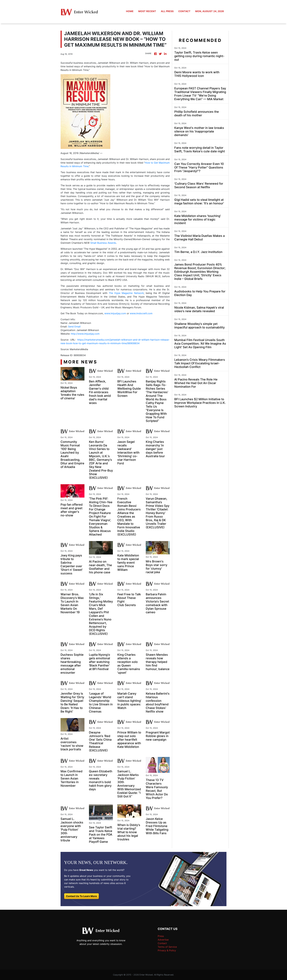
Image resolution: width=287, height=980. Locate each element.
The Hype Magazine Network (126, 293)
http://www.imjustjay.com (85, 333)
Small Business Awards (103, 242)
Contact (162, 943)
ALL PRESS (167, 11)
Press (161, 936)
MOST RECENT (147, 11)
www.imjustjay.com (115, 313)
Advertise (163, 939)
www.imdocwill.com (141, 313)
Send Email (74, 326)
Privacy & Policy (167, 950)
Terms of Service (167, 946)
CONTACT (184, 11)
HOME (129, 11)
